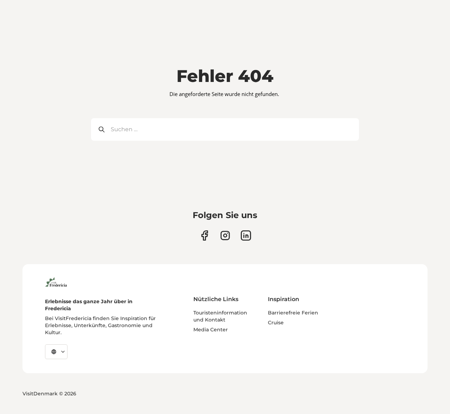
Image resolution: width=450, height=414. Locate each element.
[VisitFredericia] (56, 281)
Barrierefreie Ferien (293, 313)
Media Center (210, 329)
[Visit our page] (204, 235)
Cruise (276, 322)
